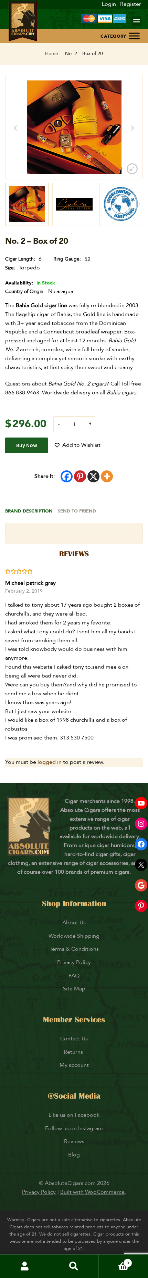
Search (73, 1266)
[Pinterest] (80, 476)
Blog (74, 1155)
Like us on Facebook (74, 1115)
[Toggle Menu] (134, 36)
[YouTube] (141, 803)
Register (130, 4)
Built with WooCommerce (92, 1192)
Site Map (74, 988)
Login (109, 4)
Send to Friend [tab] (77, 511)
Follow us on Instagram (74, 1128)
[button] (77, 445)
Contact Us (74, 1038)
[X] (93, 476)
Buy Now (26, 445)
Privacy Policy (74, 962)
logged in (50, 762)
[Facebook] (67, 476)
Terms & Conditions (74, 949)
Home (51, 53)
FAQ (74, 975)
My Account (24, 1266)
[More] (107, 476)
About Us (74, 922)
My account (74, 1065)
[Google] (141, 885)
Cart (114, 1260)
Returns (74, 1052)
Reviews (74, 1141)
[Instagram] (141, 824)
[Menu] (136, 21)
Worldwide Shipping (74, 936)
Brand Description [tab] (29, 511)
